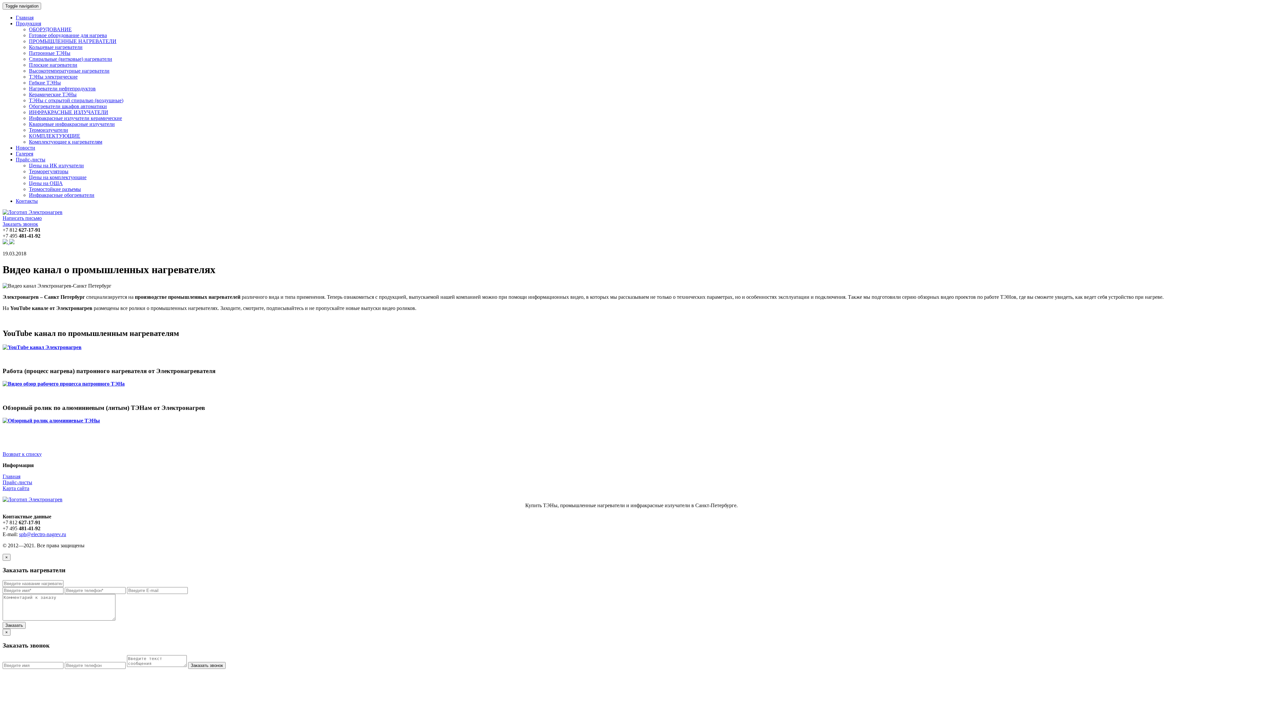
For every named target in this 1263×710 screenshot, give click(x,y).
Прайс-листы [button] (30, 159)
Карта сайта (16, 488)
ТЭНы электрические (53, 77)
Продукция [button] (28, 23)
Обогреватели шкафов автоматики (68, 106)
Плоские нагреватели (53, 65)
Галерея (24, 153)
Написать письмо (22, 218)
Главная (25, 17)
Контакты (27, 201)
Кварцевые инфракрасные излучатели (72, 124)
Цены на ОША (46, 183)
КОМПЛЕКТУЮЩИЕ (54, 136)
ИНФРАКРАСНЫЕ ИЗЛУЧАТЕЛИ (68, 112)
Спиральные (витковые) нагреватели (70, 59)
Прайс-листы (17, 482)
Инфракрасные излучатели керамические (75, 118)
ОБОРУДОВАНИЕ (50, 29)
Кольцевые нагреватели (56, 47)
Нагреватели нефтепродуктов (62, 88)
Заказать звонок (20, 224)
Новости (25, 148)
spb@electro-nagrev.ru (42, 534)
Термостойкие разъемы (55, 189)
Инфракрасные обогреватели (61, 195)
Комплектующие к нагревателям (65, 142)
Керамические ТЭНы (53, 94)
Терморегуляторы (48, 171)
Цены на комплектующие (58, 177)
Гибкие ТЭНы (45, 82)
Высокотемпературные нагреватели (69, 71)
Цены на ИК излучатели (56, 165)
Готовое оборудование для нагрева (68, 35)
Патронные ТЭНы (49, 53)
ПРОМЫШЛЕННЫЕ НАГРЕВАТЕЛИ (72, 41)
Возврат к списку (22, 454)
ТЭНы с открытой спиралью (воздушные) (76, 100)
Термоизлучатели (48, 130)
